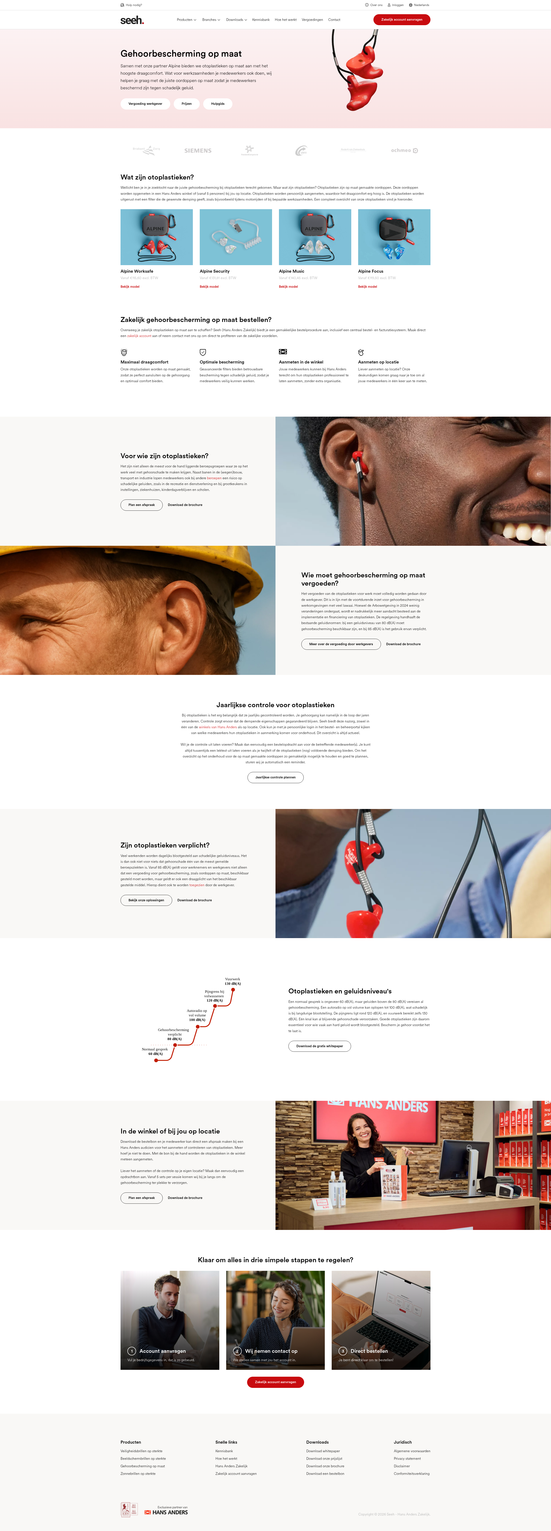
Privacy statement (407, 1459)
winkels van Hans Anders (218, 727)
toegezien (196, 885)
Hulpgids (217, 104)
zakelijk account (139, 336)
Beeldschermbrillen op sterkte (143, 1459)
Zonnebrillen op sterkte (138, 1474)
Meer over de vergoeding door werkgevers (341, 644)
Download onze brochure (325, 1466)
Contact (334, 20)
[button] (419, 5)
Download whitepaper (323, 1451)
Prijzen (187, 104)
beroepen (214, 478)
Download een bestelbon (325, 1474)
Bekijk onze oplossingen (146, 900)
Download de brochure (185, 505)
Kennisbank (261, 20)
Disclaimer (402, 1466)
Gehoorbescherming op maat (143, 1466)
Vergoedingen (312, 20)
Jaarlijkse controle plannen (275, 777)
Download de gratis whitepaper (319, 1046)
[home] (132, 19)
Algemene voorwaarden (412, 1451)
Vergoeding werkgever (145, 104)
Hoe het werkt (286, 20)
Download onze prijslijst (324, 1459)
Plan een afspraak (141, 505)
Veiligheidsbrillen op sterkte (142, 1451)
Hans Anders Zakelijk (231, 1466)
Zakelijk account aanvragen (402, 20)
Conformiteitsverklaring (412, 1474)
